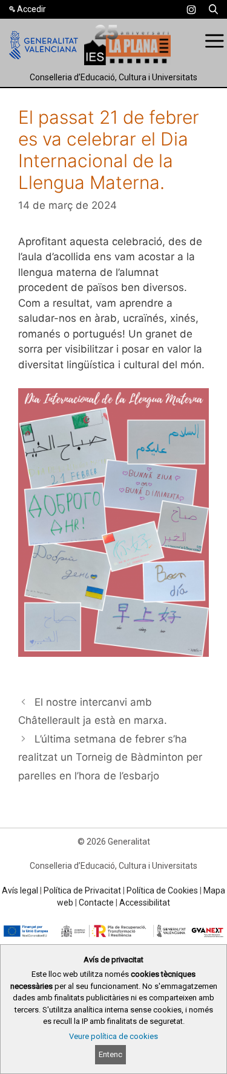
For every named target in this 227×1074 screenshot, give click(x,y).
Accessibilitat (144, 902)
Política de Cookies (162, 890)
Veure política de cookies (113, 1036)
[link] (191, 9)
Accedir (31, 9)
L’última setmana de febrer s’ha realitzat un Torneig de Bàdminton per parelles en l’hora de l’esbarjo (110, 757)
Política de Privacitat (82, 890)
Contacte (96, 902)
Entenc (110, 1054)
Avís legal (20, 890)
